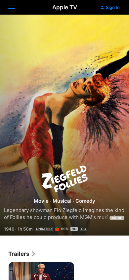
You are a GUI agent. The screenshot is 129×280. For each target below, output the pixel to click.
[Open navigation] (15, 7)
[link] (22, 253)
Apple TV (64, 7)
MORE (116, 218)
